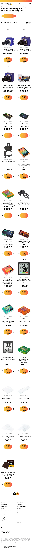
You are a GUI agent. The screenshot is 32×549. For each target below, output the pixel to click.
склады (18, 520)
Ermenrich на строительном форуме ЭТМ (16, 0)
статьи (18, 510)
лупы (2, 512)
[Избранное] (22, 4)
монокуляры (4, 514)
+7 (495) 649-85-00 (6, 529)
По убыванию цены (8, 23)
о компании (19, 504)
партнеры (19, 517)
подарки (19, 519)
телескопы (4, 504)
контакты (19, 522)
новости (19, 508)
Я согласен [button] (24, 547)
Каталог (9, 7)
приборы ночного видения (5, 519)
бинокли (3, 508)
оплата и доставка (21, 506)
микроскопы (4, 506)
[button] (20, 4)
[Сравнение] (25, 4)
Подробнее (6, 547)
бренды (19, 512)
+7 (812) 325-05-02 (6, 532)
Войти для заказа (8, 60)
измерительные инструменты (5, 516)
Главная (3, 7)
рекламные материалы (19, 514)
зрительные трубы (6, 510)
